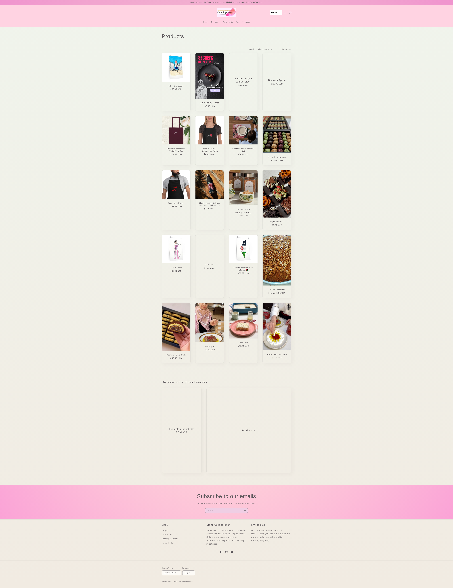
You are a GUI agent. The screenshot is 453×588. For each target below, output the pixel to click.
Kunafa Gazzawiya (277, 290)
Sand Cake (243, 343)
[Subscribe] (245, 510)
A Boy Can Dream (176, 86)
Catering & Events (170, 539)
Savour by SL (167, 543)
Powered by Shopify (185, 581)
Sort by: (252, 49)
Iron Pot (209, 264)
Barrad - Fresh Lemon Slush (243, 80)
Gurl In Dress (176, 268)
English (188, 573)
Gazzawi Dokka (243, 209)
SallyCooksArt (173, 581)
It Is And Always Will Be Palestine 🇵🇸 (243, 269)
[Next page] (232, 371)
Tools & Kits (167, 534)
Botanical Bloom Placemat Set (243, 150)
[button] (164, 12)
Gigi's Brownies (276, 222)
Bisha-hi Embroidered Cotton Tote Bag (176, 150)
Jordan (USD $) (170, 573)
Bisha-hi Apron (277, 80)
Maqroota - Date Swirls (176, 355)
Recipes (165, 530)
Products (247, 430)
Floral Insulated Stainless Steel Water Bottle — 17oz (210, 204)
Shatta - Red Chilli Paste (277, 354)
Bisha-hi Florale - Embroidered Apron (210, 150)
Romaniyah (209, 346)
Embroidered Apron (176, 203)
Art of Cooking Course (209, 103)
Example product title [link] (181, 429)
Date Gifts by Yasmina (277, 157)
